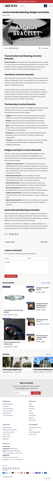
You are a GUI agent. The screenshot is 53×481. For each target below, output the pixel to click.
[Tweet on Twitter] (15, 48)
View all (48, 354)
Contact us (6, 406)
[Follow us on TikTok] (16, 468)
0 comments (45, 48)
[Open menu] (3, 5)
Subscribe (36, 393)
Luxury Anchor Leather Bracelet (42, 288)
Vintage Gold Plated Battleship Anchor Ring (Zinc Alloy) (42, 305)
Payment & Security (8, 432)
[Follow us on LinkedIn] (18, 468)
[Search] (45, 5)
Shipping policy (7, 427)
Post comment (11, 276)
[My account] (50, 6)
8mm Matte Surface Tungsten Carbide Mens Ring (42, 337)
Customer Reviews (8, 408)
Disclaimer (6, 439)
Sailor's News (32, 420)
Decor (30, 411)
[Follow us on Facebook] (3, 468)
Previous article (10, 242)
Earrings (31, 413)
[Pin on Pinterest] (12, 48)
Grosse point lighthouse (12, 370)
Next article (44, 242)
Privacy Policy (6, 436)
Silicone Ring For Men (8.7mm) (42, 320)
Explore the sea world (35, 427)
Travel (30, 430)
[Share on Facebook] (10, 48)
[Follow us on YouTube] (13, 468)
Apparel (31, 418)
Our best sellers (46, 283)
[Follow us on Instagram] (8, 468)
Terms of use (6, 434)
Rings (30, 404)
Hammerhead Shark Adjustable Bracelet (13, 311)
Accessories (32, 415)
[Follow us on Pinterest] (11, 468)
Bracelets (31, 406)
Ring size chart (7, 413)
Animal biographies (34, 432)
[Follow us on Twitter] (6, 468)
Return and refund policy (10, 430)
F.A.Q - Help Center (8, 411)
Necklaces (32, 408)
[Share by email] (17, 48)
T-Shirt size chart (7, 415)
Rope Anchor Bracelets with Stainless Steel (12, 343)
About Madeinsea (8, 404)
